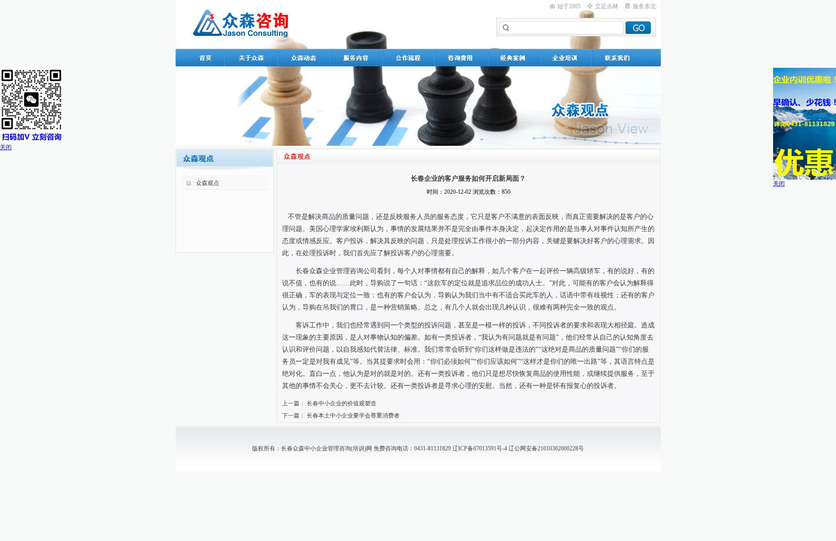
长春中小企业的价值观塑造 (341, 403)
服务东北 (644, 6)
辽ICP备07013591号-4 (479, 448)
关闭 (6, 147)
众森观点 (207, 183)
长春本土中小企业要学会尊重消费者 (353, 415)
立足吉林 (606, 6)
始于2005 (569, 6)
